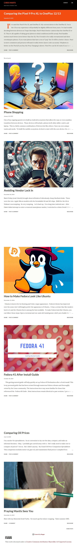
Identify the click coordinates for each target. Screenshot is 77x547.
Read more (70, 50)
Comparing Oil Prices (16, 432)
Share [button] (5, 50)
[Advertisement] (38, 229)
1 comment (12, 523)
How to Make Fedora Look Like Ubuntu (27, 296)
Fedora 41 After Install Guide (21, 374)
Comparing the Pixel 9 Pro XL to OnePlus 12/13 (32, 13)
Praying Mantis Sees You (18, 511)
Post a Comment (13, 50)
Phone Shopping (13, 112)
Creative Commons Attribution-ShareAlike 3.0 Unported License (48, 542)
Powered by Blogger (39, 534)
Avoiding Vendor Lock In (18, 190)
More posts (69, 528)
